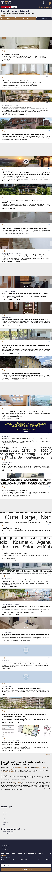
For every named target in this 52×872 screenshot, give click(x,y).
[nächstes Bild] (50, 43)
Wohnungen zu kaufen (8, 833)
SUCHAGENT (8, 18)
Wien (4, 824)
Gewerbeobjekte (10, 769)
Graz (6, 771)
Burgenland (6, 809)
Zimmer (3, 769)
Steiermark (5, 818)
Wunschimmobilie (17, 788)
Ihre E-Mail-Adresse (5, 863)
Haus (44, 767)
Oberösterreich (6, 815)
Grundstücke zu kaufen (8, 835)
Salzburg (5, 817)
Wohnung (38, 767)
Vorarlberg (5, 822)
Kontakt (6, 849)
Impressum (7, 847)
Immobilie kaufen (17, 775)
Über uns (6, 845)
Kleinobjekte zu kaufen (8, 831)
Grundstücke (20, 769)
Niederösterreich (7, 813)
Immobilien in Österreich (21, 767)
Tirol (4, 820)
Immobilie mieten (16, 782)
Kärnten (5, 811)
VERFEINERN (44, 18)
